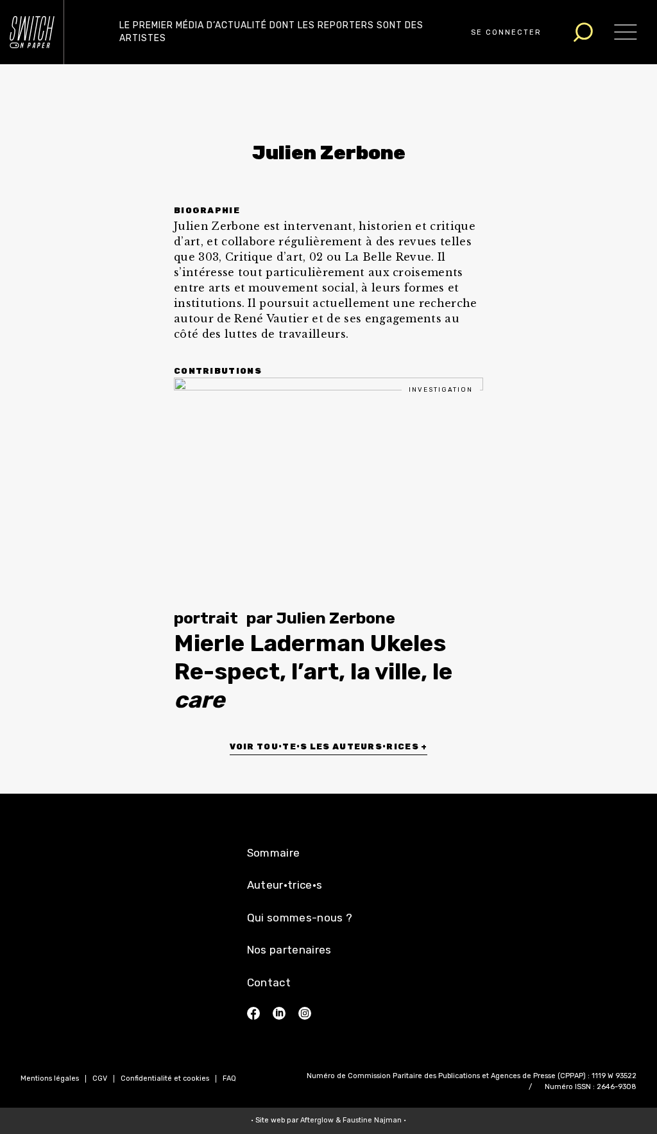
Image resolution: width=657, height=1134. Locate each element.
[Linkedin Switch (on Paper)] (279, 1013)
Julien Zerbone (335, 618)
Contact (269, 982)
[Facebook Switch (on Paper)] (253, 1013)
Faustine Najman (372, 1120)
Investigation (441, 390)
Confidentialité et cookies (165, 1078)
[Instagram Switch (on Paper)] (304, 1013)
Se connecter (506, 32)
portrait (206, 618)
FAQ (229, 1078)
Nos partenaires (289, 949)
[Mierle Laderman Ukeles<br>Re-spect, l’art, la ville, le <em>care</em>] (328, 484)
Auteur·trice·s (285, 884)
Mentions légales (50, 1078)
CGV (99, 1078)
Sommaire (273, 852)
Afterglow (317, 1120)
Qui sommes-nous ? (300, 917)
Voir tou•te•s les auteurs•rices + (329, 746)
